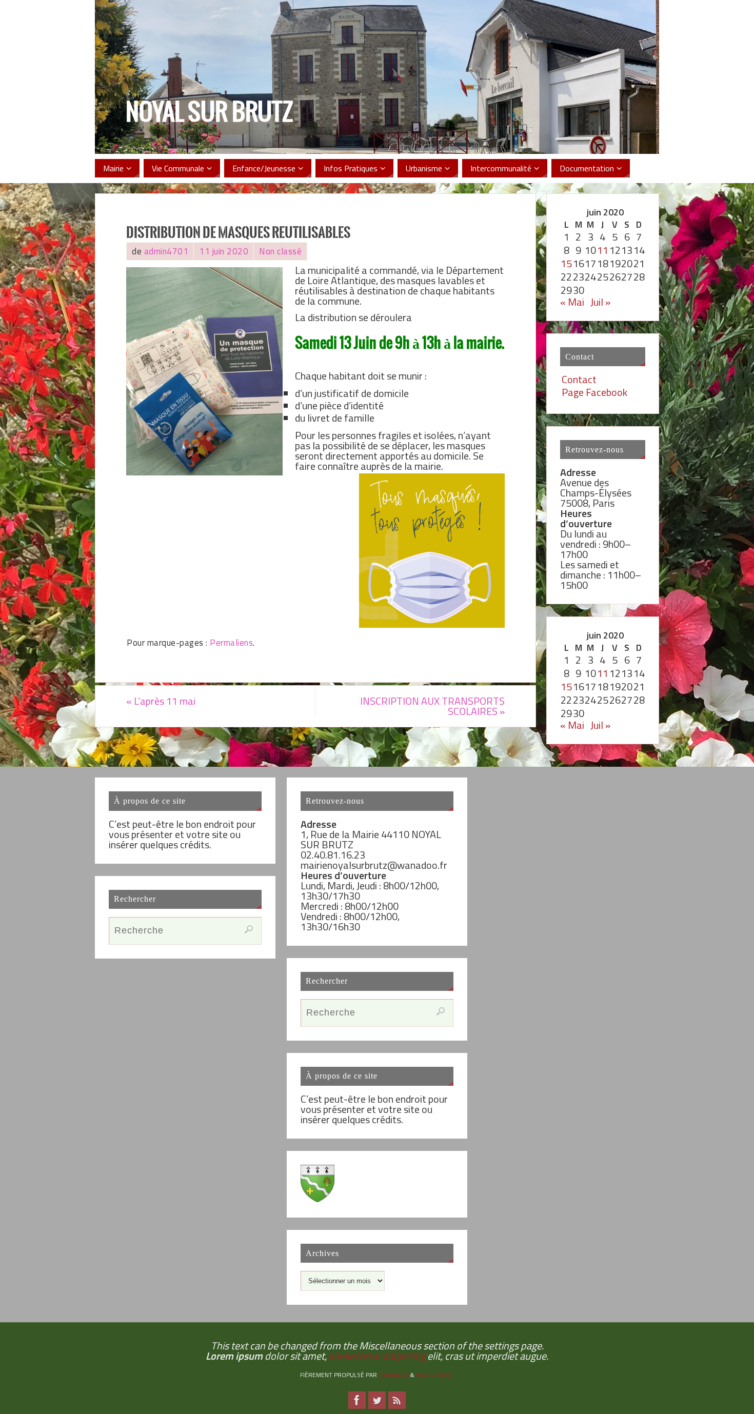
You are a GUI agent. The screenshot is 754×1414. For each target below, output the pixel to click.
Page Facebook (594, 392)
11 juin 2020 (223, 251)
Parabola (394, 1375)
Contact (579, 379)
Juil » (600, 302)
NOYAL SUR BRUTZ (209, 113)
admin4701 (166, 251)
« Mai (572, 302)
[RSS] (397, 1400)
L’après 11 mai (160, 701)
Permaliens (231, 642)
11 (602, 250)
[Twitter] (377, 1400)
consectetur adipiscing (377, 1356)
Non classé (280, 251)
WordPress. (435, 1375)
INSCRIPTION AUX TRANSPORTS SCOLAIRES (432, 706)
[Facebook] (357, 1400)
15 (566, 263)
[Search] (249, 929)
